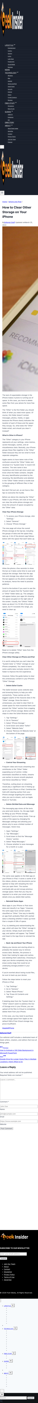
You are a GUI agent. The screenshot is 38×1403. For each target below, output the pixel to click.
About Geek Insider (13, 128)
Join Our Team (12, 139)
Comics (10, 51)
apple (5, 1028)
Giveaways (11, 106)
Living (9, 56)
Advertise (10, 131)
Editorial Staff (9, 222)
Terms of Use (9, 1277)
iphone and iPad (12, 84)
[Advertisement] (19, 1159)
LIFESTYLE (7, 1306)
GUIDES (6, 1361)
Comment (4, 1102)
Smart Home (11, 86)
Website (3, 1124)
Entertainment (11, 48)
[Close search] (2, 1394)
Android (10, 81)
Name (2, 1109)
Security (10, 89)
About (6, 1267)
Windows (10, 75)
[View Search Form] (2, 147)
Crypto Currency (12, 97)
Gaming (10, 53)
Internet (10, 92)
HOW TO (10, 114)
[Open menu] (2, 193)
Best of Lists (11, 108)
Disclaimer (8, 1272)
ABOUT (6, 1373)
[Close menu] (0, 1300)
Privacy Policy (12, 136)
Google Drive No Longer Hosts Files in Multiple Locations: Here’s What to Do (18, 1059)
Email (2, 1117)
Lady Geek (11, 59)
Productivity (11, 61)
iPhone (11, 1028)
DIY (9, 120)
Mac (9, 78)
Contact (10, 134)
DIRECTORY (9, 122)
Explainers (10, 117)
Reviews (10, 100)
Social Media (11, 64)
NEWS (7, 70)
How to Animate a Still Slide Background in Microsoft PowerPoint (17, 1050)
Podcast (10, 142)
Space (9, 94)
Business (10, 67)
